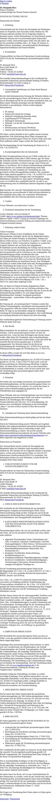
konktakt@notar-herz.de (16, 74)
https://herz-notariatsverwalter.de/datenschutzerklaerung (22, 435)
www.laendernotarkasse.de (23, 665)
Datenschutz (15, 799)
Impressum (4, 799)
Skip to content (6, 1)
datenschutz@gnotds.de (14, 85)
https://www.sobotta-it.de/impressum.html (23, 216)
